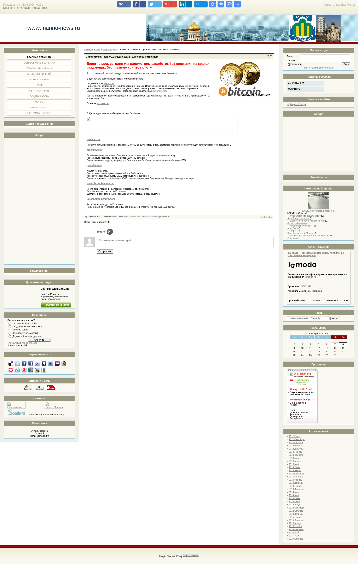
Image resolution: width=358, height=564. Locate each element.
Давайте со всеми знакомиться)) (307, 220)
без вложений (130, 217)
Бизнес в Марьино (297, 223)
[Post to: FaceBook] (30, 363)
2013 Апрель (295, 461)
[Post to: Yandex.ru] (24, 370)
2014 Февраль (296, 489)
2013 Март (294, 458)
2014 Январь (295, 486)
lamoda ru (310, 277)
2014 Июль (294, 501)
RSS (45, 7)
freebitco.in (93, 139)
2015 (97, 49)
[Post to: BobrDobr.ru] (63, 363)
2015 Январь (295, 517)
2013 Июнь (294, 467)
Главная (8, 7)
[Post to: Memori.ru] (10, 370)
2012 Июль (294, 436)
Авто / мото (293, 228)
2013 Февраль (296, 455)
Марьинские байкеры (301, 225)
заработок (154, 217)
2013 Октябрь (296, 476)
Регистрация (23, 7)
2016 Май (294, 532)
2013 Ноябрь (295, 479)
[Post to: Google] (37, 363)
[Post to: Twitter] (17, 363)
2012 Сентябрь (297, 439)
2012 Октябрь (296, 442)
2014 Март (294, 492)
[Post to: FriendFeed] (50, 363)
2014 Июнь (294, 498)
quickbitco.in (94, 165)
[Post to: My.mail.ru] (30, 370)
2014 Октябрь (296, 511)
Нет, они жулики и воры (24, 323)
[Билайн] (28, 390)
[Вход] (110, 232)
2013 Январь (295, 452)
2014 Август (295, 504)
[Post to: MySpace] (44, 363)
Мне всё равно (20, 329)
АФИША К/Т (296, 83)
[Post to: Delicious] (10, 363)
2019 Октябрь (296, 538)
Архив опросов (29, 343)
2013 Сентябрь (297, 473)
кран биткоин (143, 217)
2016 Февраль (296, 529)
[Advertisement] (24, 201)
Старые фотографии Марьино (318, 211)
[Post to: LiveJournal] (37, 370)
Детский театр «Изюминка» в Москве (309, 235)
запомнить (296, 64)
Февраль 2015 (318, 333)
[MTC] (51, 390)
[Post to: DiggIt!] (24, 363)
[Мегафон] (39, 390)
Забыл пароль (311, 67)
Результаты (13, 343)
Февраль (107, 49)
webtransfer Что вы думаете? (305, 216)
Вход (36, 7)
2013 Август (295, 470)
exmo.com (103, 103)
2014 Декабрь (296, 514)
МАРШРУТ (295, 89)
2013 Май (294, 464)
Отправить (105, 251)
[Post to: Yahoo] (57, 363)
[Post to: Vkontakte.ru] (44, 370)
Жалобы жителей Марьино (301, 233)
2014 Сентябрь (297, 507)
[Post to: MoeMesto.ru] (17, 370)
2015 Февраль (296, 520)
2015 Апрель (295, 523)
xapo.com (109, 83)
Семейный (293, 238)
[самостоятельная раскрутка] (16, 414)
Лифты (293, 230)
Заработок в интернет (298, 218)
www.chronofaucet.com (100, 183)
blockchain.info (158, 91)
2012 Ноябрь (295, 445)
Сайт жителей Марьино (55, 288)
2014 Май (294, 495)
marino (114, 217)
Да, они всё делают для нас (26, 336)
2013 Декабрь (296, 483)
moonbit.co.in (94, 149)
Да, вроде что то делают (25, 333)
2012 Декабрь (296, 448)
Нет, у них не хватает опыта (27, 326)
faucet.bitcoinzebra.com (101, 199)
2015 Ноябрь (295, 526)
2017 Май (294, 535)
